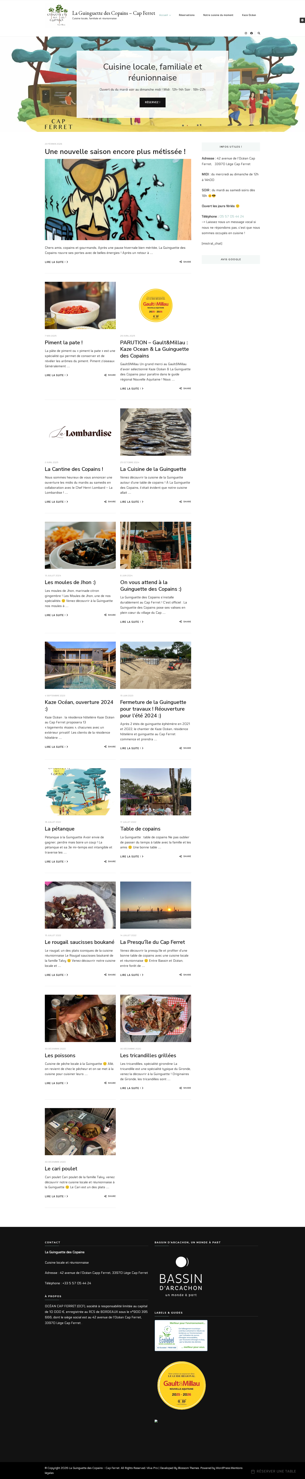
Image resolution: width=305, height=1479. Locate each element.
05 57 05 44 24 (231, 216)
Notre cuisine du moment (218, 15)
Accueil (163, 15)
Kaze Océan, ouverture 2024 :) (79, 706)
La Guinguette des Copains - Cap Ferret (94, 1468)
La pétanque (59, 828)
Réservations (187, 15)
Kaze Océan (249, 15)
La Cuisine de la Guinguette (153, 469)
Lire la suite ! (55, 262)
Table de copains (140, 828)
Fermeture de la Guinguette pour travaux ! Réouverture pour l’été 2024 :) (153, 709)
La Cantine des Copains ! (74, 469)
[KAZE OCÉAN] (163, 1422)
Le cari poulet (61, 1168)
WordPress (223, 1468)
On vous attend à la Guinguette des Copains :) (151, 586)
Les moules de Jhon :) (70, 582)
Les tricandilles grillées (148, 1055)
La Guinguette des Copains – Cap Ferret (113, 13)
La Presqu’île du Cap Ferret (152, 942)
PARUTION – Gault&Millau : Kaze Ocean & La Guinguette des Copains (154, 349)
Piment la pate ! (64, 342)
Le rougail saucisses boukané (79, 942)
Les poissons (60, 1055)
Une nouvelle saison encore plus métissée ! (115, 151)
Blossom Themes (188, 1468)
